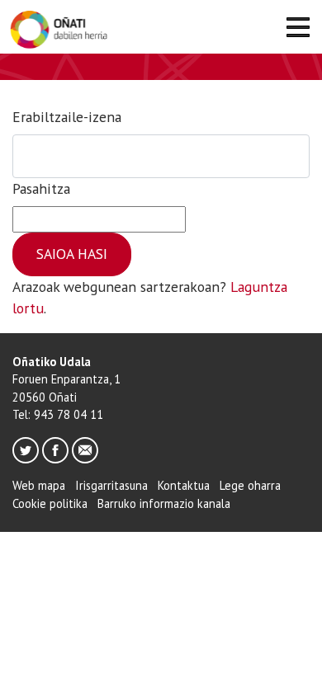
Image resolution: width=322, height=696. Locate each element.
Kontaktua (184, 485)
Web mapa (38, 485)
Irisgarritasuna (111, 485)
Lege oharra (250, 485)
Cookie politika (50, 503)
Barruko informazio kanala (163, 503)
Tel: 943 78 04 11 (57, 414)
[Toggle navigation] (297, 30)
